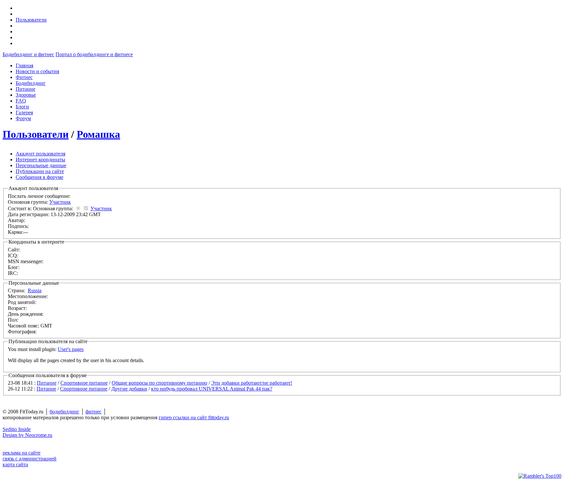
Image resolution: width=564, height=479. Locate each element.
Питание (46, 383)
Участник (60, 202)
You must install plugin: (46, 349)
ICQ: (13, 255)
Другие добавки (129, 388)
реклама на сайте (21, 452)
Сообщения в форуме (39, 177)
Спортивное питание (84, 383)
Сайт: (14, 249)
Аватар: (16, 220)
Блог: (14, 267)
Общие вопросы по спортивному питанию (159, 383)
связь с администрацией (29, 458)
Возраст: (17, 308)
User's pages (71, 349)
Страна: (24, 290)
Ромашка (98, 134)
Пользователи (31, 20)
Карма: (15, 232)
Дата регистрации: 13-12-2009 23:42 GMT (54, 214)
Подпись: (18, 226)
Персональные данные (41, 165)
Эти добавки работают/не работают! (251, 383)
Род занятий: (22, 302)
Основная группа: (39, 202)
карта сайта (15, 464)
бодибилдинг (64, 411)
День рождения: (25, 314)
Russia (34, 290)
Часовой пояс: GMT (30, 325)
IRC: (13, 273)
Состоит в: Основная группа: (60, 208)
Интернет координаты (40, 159)
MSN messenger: (25, 261)
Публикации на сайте (40, 171)
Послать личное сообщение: (40, 196)
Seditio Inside (17, 429)
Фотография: (22, 331)
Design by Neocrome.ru (27, 435)
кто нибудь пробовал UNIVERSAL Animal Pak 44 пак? (211, 388)
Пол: (13, 320)
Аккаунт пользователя (40, 153)
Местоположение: (28, 296)
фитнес (94, 411)
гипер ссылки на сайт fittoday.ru (194, 417)
